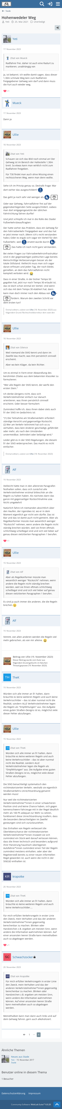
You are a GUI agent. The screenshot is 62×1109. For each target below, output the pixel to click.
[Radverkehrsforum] (6, 4)
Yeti (12, 1060)
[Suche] (42, 4)
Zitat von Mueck (18, 58)
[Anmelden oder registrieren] (50, 4)
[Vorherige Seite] (24, 1034)
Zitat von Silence (19, 347)
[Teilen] (57, 27)
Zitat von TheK (18, 747)
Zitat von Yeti (17, 153)
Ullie (32, 309)
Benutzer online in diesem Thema (24, 1072)
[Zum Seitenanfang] (56, 1104)
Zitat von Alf (16, 571)
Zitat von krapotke (19, 976)
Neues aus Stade (20, 1056)
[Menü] (58, 4)
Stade (13, 1062)
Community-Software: (31, 1104)
